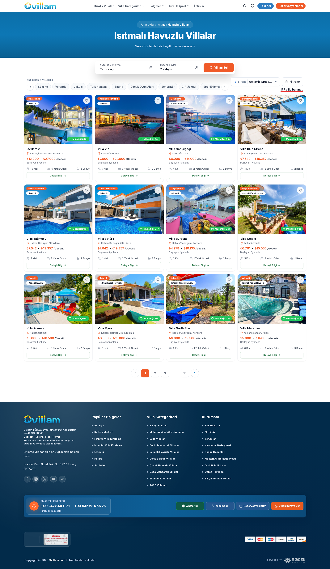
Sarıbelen (100, 465)
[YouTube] (53, 479)
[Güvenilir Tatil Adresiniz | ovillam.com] (40, 6)
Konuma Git (222, 505)
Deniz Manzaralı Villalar (164, 445)
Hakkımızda (212, 425)
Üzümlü (99, 451)
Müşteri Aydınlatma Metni (220, 458)
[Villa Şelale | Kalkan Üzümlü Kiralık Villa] (272, 209)
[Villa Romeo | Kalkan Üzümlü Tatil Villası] (58, 299)
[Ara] (244, 6)
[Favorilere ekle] (87, 100)
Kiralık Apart (177, 6)
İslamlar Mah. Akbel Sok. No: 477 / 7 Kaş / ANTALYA (50, 466)
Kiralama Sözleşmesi (218, 445)
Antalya (99, 425)
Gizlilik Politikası (215, 465)
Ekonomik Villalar (160, 478)
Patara (98, 458)
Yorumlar (210, 438)
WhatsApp (192, 505)
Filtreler (295, 81)
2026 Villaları (158, 485)
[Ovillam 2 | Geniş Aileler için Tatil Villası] (58, 119)
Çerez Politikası (214, 471)
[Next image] (88, 120)
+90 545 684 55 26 (90, 506)
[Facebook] (27, 479)
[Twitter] (44, 479)
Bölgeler (155, 6)
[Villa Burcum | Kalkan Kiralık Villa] (200, 209)
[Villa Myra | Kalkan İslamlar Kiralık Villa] (129, 299)
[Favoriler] (252, 6)
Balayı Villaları (158, 425)
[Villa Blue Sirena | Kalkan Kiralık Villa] (272, 119)
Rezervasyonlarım (291, 5)
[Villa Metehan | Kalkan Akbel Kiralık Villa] (272, 299)
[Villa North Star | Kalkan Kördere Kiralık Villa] (200, 299)
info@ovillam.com (51, 510)
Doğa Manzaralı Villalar (164, 471)
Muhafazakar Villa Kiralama (167, 432)
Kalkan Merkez (103, 432)
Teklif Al (265, 5)
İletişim (199, 6)
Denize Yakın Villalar (162, 458)
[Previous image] (28, 120)
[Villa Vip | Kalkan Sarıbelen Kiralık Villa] (129, 119)
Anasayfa (147, 24)
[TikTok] (62, 479)
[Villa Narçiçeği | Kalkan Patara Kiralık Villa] (200, 119)
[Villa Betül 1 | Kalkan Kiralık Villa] (129, 209)
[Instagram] (35, 479)
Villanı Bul (221, 67)
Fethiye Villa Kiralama (107, 438)
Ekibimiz (210, 432)
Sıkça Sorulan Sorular (218, 478)
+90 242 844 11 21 (55, 506)
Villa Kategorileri (130, 6)
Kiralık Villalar (104, 6)
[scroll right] (225, 87)
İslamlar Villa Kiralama (108, 445)
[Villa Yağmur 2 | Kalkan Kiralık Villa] (58, 209)
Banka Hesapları (215, 451)
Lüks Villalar (157, 438)
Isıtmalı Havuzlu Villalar (173, 24)
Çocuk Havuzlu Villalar (164, 465)
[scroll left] (30, 87)
